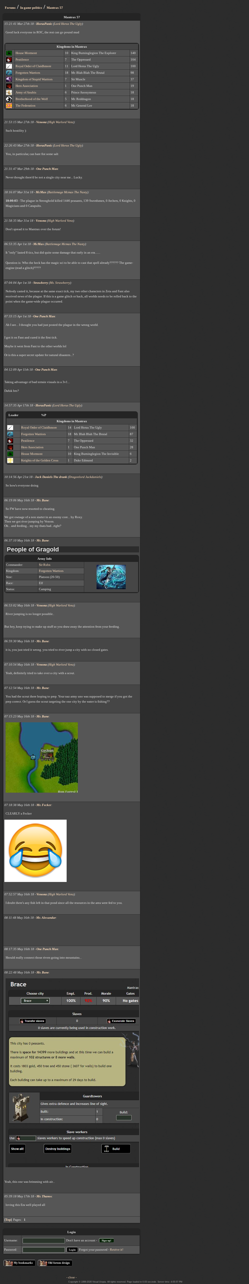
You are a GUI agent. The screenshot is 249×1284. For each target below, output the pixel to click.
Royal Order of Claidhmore (33, 66)
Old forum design (59, 1263)
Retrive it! (116, 1249)
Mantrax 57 (55, 7)
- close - (71, 1277)
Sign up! (106, 1240)
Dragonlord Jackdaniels (85, 477)
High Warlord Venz (60, 122)
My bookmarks (23, 1263)
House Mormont (26, 53)
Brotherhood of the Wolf (32, 99)
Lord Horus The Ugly (68, 24)
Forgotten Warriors (28, 72)
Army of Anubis (26, 92)
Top (8, 1219)
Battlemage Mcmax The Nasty (67, 192)
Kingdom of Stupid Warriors (34, 79)
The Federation (26, 105)
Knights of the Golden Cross (39, 460)
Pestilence (22, 59)
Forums (10, 7)
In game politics (31, 7)
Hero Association (27, 86)
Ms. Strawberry (60, 282)
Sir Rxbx (45, 565)
